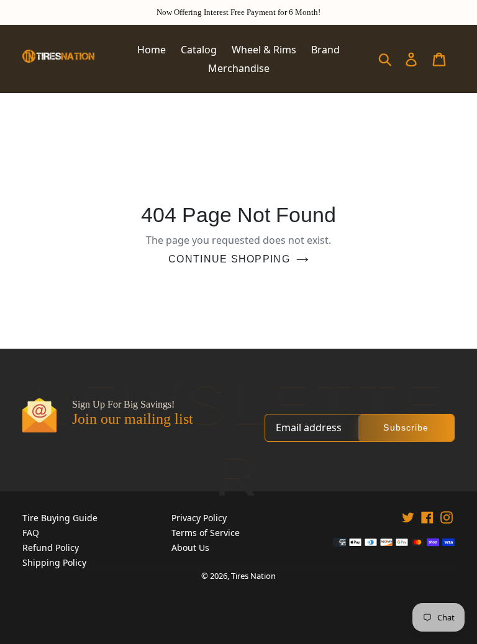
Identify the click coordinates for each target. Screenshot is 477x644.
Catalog (199, 49)
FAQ (30, 533)
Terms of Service (205, 533)
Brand (325, 49)
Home (151, 49)
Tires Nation (253, 575)
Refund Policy (50, 547)
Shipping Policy (54, 562)
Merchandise (239, 68)
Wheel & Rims (264, 49)
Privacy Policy (199, 518)
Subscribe (406, 427)
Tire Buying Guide (60, 518)
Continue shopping (229, 259)
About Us (190, 547)
